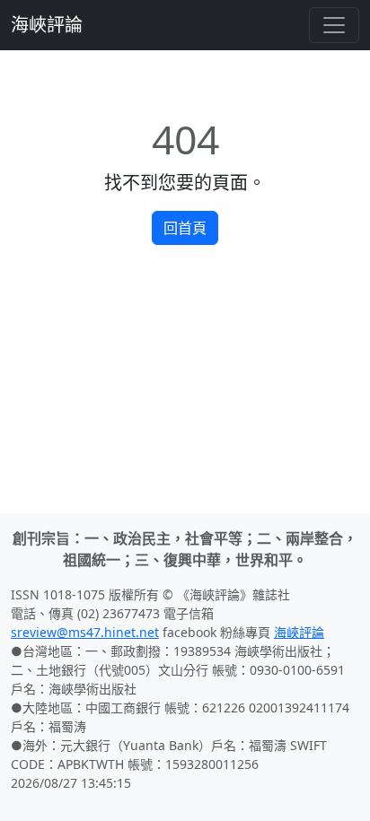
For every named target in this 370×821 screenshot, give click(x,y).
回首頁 (185, 228)
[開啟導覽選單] (334, 25)
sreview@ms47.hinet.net (85, 632)
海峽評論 (47, 25)
